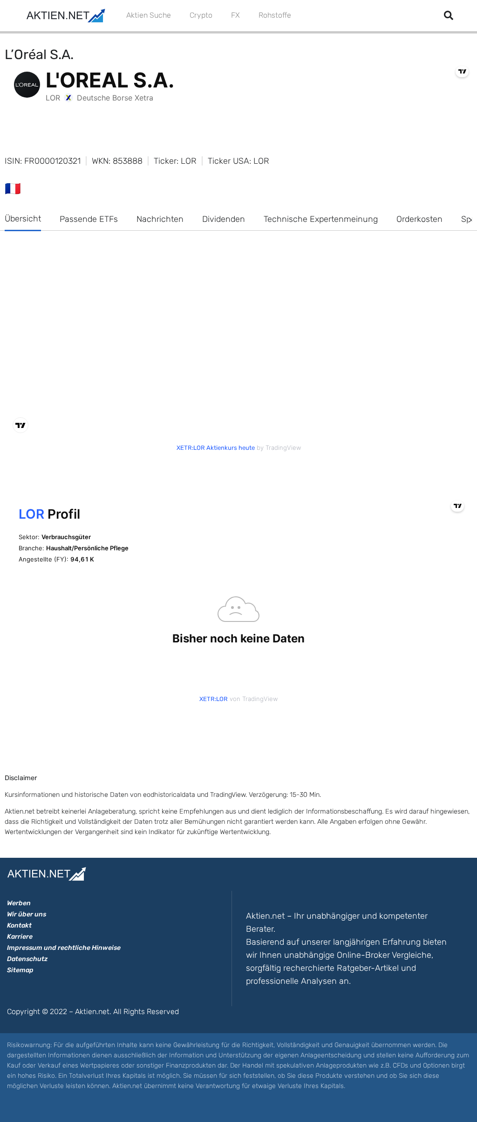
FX (235, 15)
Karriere (20, 937)
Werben (19, 903)
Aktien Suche (148, 15)
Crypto (201, 15)
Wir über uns (26, 914)
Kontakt (19, 925)
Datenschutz (27, 959)
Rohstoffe (275, 15)
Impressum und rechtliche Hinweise (64, 948)
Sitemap (20, 970)
